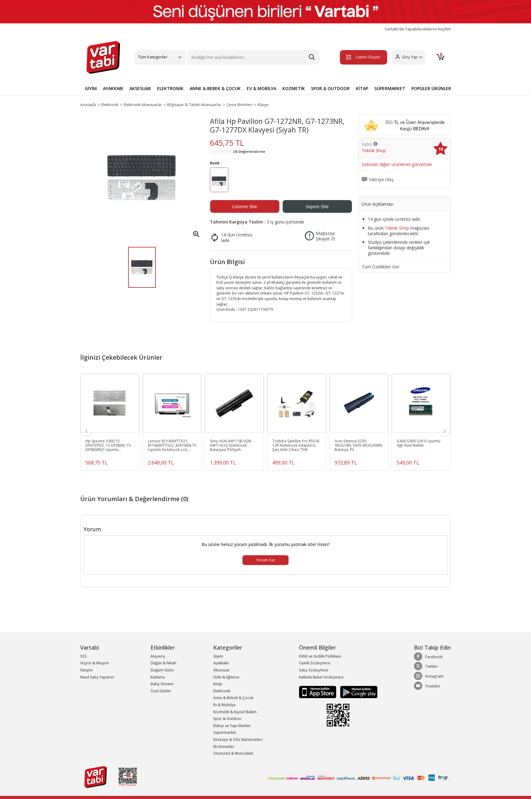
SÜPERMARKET (389, 88)
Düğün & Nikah (163, 663)
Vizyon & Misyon (94, 663)
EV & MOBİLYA (261, 88)
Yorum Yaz (265, 560)
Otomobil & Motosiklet (233, 753)
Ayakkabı (221, 663)
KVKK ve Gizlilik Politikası (320, 656)
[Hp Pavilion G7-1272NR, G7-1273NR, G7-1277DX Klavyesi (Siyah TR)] (142, 178)
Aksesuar (221, 670)
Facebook (433, 656)
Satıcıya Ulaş (381, 179)
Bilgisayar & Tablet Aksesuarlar (194, 104)
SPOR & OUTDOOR (330, 88)
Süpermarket (224, 732)
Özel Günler (161, 691)
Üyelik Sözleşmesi (314, 663)
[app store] (318, 691)
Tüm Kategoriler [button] (152, 57)
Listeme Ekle (244, 206)
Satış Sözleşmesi (313, 670)
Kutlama (158, 677)
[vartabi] (103, 57)
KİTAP (362, 88)
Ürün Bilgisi (227, 262)
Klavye (263, 104)
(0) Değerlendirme (249, 151)
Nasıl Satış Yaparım (97, 677)
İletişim (86, 670)
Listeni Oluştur (368, 57)
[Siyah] (219, 181)
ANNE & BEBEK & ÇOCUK (215, 88)
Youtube (432, 686)
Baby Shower (162, 683)
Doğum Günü (162, 670)
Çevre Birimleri (239, 104)
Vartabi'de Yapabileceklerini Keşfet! (418, 29)
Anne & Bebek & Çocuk (233, 697)
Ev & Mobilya (224, 704)
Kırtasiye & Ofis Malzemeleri (237, 739)
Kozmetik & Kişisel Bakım (235, 711)
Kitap (217, 683)
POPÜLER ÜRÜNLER (431, 88)
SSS (83, 656)
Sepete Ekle (317, 206)
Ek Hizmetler (223, 746)
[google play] (357, 691)
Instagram (434, 676)
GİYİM (91, 88)
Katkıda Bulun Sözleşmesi (321, 677)
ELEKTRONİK (170, 88)
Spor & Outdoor (227, 718)
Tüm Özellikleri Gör (380, 267)
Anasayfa (88, 104)
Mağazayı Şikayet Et (325, 236)
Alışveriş (158, 656)
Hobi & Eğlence (226, 677)
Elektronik (109, 104)
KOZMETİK (293, 88)
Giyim (218, 656)
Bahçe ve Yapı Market (231, 725)
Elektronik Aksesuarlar (143, 104)
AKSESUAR (140, 88)
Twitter (431, 666)
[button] (408, 57)
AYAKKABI (113, 88)
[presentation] (86, 431)
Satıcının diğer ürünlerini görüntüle (397, 164)
